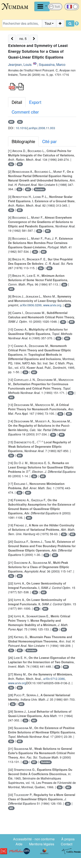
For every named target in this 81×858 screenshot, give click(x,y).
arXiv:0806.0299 (31, 305)
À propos (68, 839)
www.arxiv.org (52, 305)
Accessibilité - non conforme (34, 839)
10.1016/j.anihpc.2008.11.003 (35, 128)
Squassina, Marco (52, 64)
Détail (17, 102)
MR (11, 121)
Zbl (19, 121)
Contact (66, 844)
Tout (48, 23)
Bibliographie (23, 141)
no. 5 (23, 38)
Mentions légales (41, 844)
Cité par (49, 141)
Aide (19, 844)
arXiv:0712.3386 (54, 679)
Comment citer (25, 112)
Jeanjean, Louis (20, 64)
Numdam (39, 189)
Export (35, 102)
